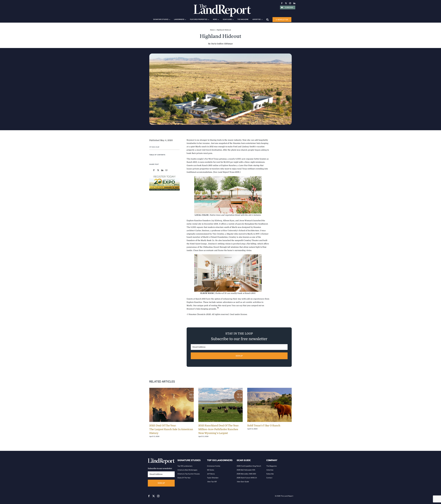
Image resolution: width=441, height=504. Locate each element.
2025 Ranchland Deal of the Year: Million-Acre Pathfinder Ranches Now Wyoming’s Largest (218, 429)
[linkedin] (294, 3)
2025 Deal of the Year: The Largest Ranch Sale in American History (171, 429)
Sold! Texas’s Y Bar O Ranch (263, 425)
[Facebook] (154, 170)
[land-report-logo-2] (222, 5)
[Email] (166, 170)
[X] (158, 170)
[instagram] (290, 3)
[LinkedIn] (162, 170)
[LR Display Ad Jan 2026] (164, 175)
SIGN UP (239, 355)
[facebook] (282, 3)
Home (212, 30)
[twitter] (286, 3)
